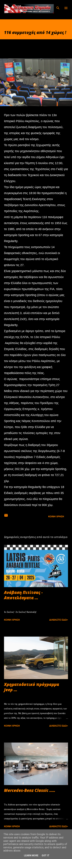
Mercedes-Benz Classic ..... (29, 790)
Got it (45, 855)
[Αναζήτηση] (58, 6)
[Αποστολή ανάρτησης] (6, 516)
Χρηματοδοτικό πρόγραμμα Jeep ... (31, 687)
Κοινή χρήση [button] (56, 516)
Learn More (31, 855)
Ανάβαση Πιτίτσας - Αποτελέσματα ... (23, 595)
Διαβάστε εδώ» (58, 619)
